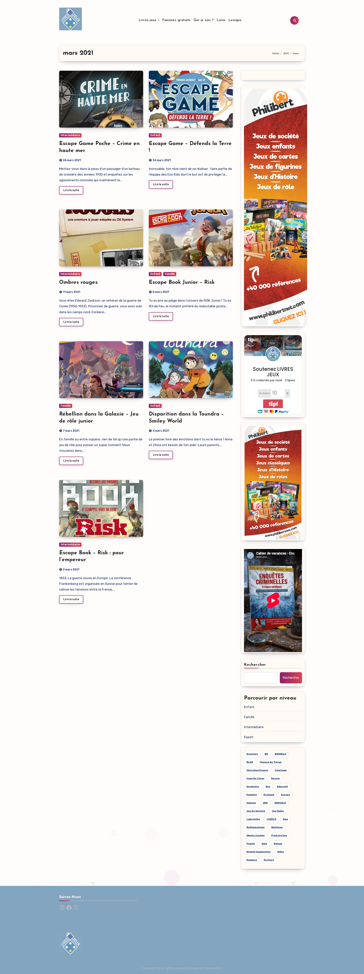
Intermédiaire (70, 135)
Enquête (251, 794)
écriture (269, 860)
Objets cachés (255, 835)
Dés (268, 786)
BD (266, 754)
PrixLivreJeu (279, 835)
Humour (251, 802)
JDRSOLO (280, 802)
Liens (221, 20)
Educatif (282, 786)
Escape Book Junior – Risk (182, 282)
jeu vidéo (278, 811)
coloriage (281, 770)
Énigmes (251, 860)
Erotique (269, 794)
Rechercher (255, 665)
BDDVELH (280, 754)
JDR (265, 802)
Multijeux (277, 827)
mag (285, 819)
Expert (248, 737)
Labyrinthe (253, 819)
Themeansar (212, 968)
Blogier (194, 968)
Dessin (275, 778)
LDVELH (271, 819)
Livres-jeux (148, 20)
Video (280, 851)
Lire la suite (71, 190)
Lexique (235, 20)
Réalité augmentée (258, 851)
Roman (278, 843)
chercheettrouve (257, 770)
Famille (170, 274)
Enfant (155, 135)
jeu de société (255, 811)
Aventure (252, 754)
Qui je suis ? (204, 20)
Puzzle (250, 843)
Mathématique (255, 827)
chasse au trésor (271, 762)
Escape (285, 794)
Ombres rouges (78, 282)
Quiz (264, 843)
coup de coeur (255, 778)
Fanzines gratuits (176, 20)
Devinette (252, 786)
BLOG (249, 762)
